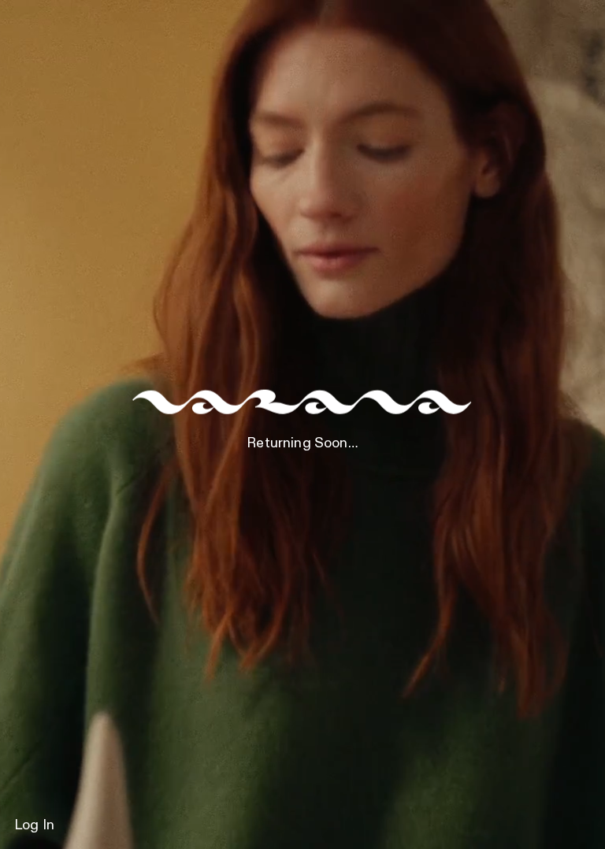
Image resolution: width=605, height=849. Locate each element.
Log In (34, 825)
